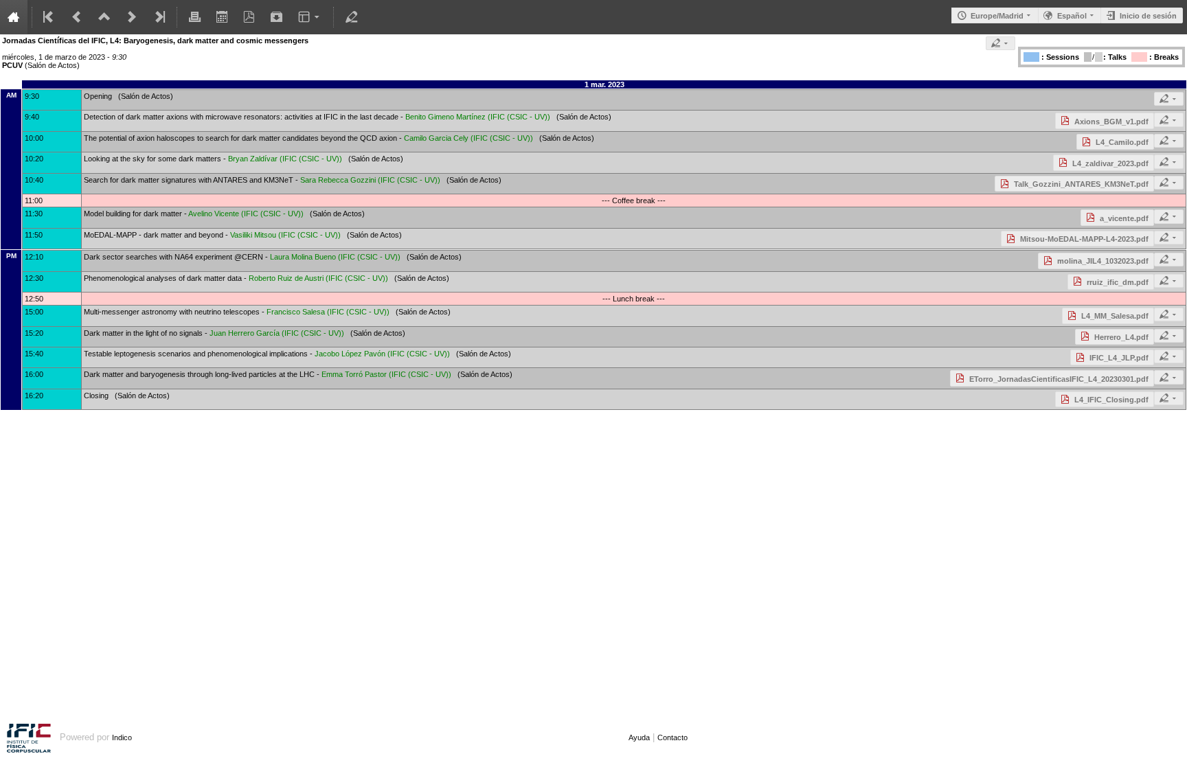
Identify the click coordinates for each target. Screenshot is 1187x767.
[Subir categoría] (104, 17)
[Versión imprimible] (194, 17)
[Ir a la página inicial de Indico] (13, 17)
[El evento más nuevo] (158, 17)
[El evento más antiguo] (49, 17)
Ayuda (639, 737)
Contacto (672, 737)
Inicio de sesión (1148, 16)
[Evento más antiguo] (77, 17)
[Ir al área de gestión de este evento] (351, 17)
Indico (122, 737)
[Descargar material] (277, 17)
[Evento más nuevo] (132, 17)
